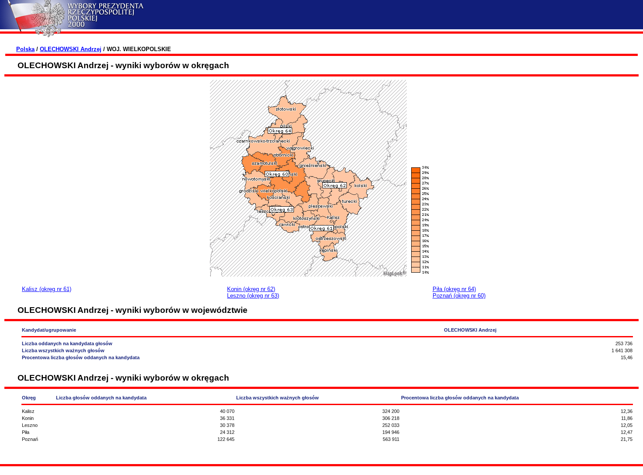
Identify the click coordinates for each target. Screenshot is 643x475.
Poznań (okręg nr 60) (459, 295)
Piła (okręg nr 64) (454, 289)
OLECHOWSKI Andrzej (70, 49)
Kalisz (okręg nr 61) (46, 289)
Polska (25, 49)
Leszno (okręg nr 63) (253, 295)
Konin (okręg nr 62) (251, 289)
